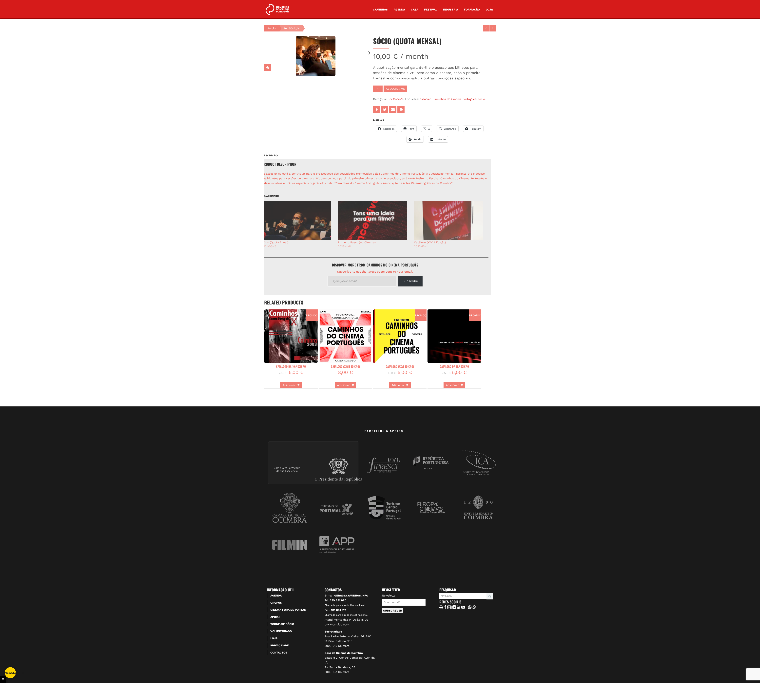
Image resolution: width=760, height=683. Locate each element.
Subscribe (410, 281)
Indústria (450, 9)
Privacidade (279, 645)
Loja (489, 9)
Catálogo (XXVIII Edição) (430, 242)
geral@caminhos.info (351, 595)
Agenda (399, 9)
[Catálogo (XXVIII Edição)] (450, 220)
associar (425, 99)
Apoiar (275, 616)
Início (272, 28)
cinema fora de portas (288, 609)
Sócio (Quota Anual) (275, 242)
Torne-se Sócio (282, 624)
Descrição (270, 155)
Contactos (278, 652)
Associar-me (395, 88)
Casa (414, 9)
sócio (481, 99)
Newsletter (389, 595)
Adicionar (289, 385)
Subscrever (392, 610)
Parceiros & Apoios (384, 431)
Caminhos (380, 9)
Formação (472, 9)
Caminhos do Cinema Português (454, 99)
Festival (430, 9)
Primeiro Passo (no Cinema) (357, 242)
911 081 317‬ (338, 610)
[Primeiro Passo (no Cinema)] (374, 220)
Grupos (276, 602)
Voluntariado (281, 631)
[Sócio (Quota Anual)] (298, 220)
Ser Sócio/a (291, 28)
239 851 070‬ (338, 600)
